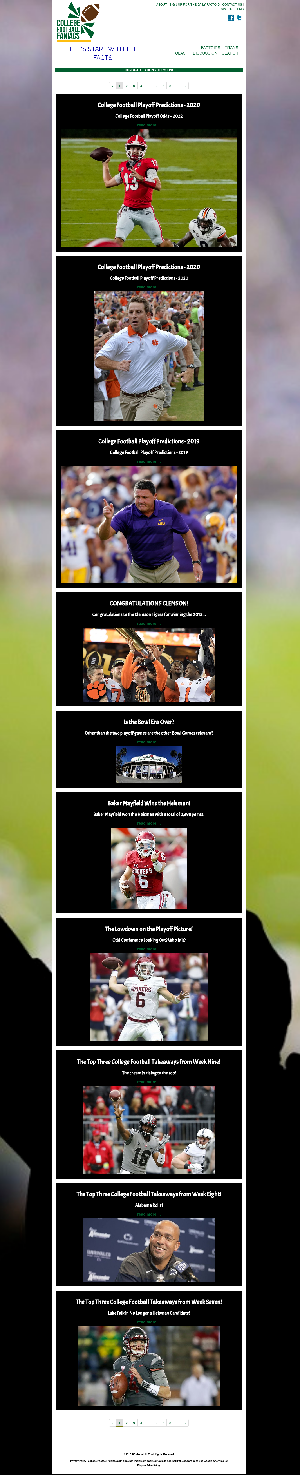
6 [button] (156, 86)
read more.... (149, 125)
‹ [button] (112, 86)
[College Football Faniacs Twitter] (239, 17)
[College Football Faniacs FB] (230, 17)
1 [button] (119, 86)
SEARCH (230, 53)
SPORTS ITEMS (232, 9)
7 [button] (163, 86)
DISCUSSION (205, 53)
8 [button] (170, 86)
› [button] (185, 86)
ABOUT (161, 4)
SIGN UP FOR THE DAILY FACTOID (195, 4)
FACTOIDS (210, 47)
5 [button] (148, 86)
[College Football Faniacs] (102, 21)
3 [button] (134, 86)
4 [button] (141, 86)
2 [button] (127, 86)
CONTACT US (232, 4)
